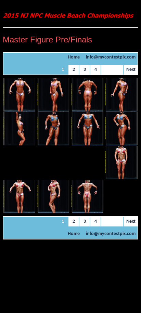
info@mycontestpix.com (111, 57)
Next (131, 69)
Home (74, 57)
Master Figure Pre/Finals (47, 39)
